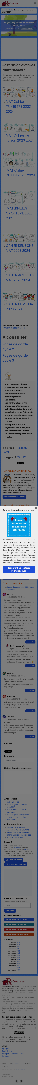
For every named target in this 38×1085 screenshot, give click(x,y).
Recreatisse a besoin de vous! (19, 510)
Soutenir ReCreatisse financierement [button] (19, 569)
